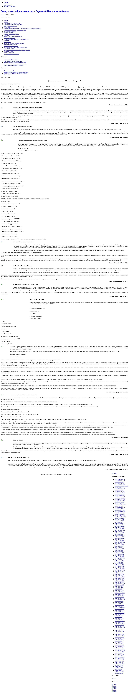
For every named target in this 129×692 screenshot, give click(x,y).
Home (2, 15)
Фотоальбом (7, 3)
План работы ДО (8, 5)
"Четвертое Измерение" (10, 6)
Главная (6, 2)
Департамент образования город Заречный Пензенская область (35, 11)
